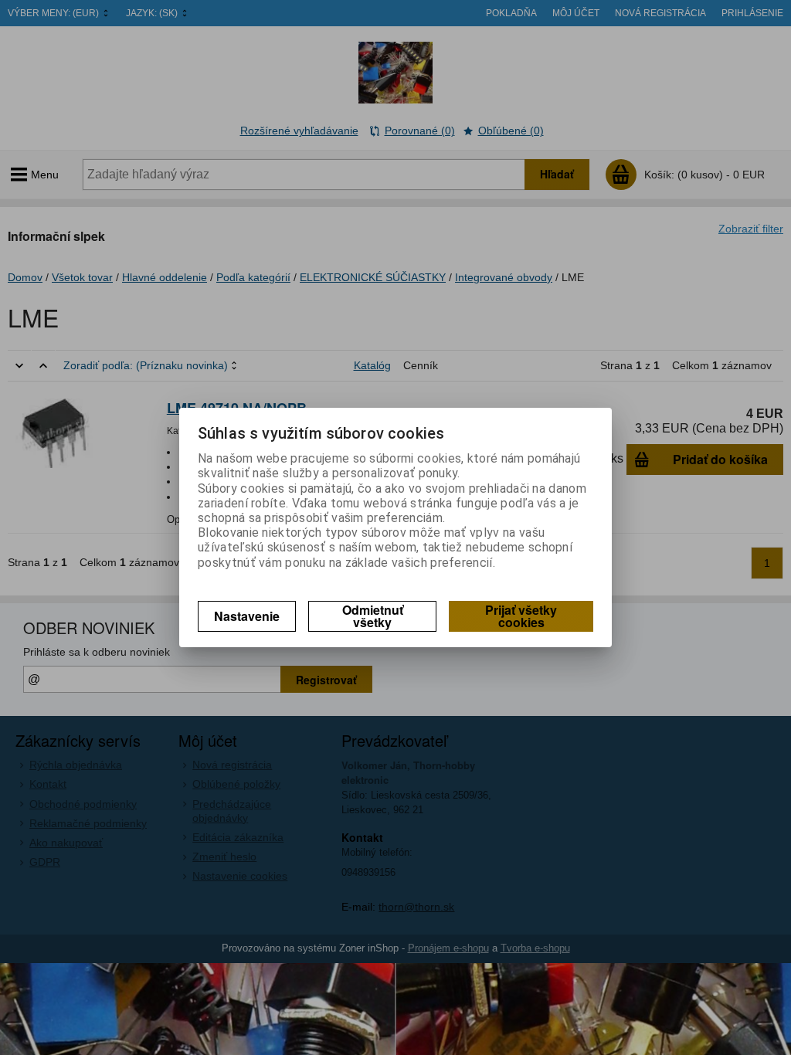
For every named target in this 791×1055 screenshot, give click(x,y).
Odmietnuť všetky (372, 616)
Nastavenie (247, 616)
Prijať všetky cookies (521, 616)
